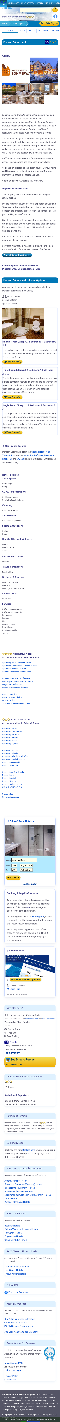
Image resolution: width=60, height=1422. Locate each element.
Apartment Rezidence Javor (14, 669)
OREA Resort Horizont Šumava (15, 687)
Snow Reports (27, 3)
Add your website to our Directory (21, 1332)
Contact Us (10, 1379)
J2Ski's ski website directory (21, 1319)
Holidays (49, 3)
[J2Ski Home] (7, 9)
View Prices (12, 361)
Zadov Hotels (11, 1198)
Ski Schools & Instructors (20, 1326)
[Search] (55, 9)
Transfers (43, 31)
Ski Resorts (13, 3)
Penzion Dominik (9, 778)
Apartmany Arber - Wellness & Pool (16, 662)
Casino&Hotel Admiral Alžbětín (15, 756)
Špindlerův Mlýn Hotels (15, 1240)
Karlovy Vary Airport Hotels (17, 1266)
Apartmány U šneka (10, 753)
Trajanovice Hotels (13, 1236)
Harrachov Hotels (13, 1233)
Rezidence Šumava (10, 700)
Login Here (14, 989)
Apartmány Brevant (10, 737)
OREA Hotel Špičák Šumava (13, 759)
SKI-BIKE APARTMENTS (12, 787)
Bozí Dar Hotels (12, 1225)
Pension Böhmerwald (11, 762)
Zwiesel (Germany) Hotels (17, 1202)
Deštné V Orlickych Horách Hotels (21, 1229)
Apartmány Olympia (10, 743)
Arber (26, 455)
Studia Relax (7, 794)
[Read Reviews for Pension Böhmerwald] (12, 1053)
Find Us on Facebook (18, 1292)
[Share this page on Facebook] (55, 17)
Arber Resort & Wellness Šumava (16, 678)
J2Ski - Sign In (50, 23)
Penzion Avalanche (10, 765)
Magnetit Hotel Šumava (12, 684)
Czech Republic (19, 23)
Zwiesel (21, 459)
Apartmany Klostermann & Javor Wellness (19, 665)
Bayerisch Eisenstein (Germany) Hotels (23, 1184)
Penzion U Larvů (9, 781)
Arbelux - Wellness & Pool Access (16, 671)
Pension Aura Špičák (11, 694)
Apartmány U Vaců (10, 750)
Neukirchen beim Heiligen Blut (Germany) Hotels (27, 1195)
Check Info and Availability (17, 255)
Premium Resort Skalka (12, 697)
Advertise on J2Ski (13, 1363)
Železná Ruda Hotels (20, 821)
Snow (22, 31)
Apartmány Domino (10, 740)
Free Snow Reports (25, 979)
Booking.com (28, 1150)
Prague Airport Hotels (15, 1274)
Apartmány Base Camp (11, 734)
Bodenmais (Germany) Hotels (18, 1191)
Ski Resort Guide (32, 1019)
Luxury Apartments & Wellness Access (18, 681)
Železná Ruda (10, 31)
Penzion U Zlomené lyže (12, 784)
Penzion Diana (8, 775)
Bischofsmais (36, 455)
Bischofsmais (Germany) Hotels (19, 1188)
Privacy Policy (11, 1376)
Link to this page (12, 1370)
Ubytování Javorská (10, 797)
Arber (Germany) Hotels (15, 1180)
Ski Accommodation (17, 1322)
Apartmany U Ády (9, 728)
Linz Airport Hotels (13, 1270)
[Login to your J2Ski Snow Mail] (30, 966)
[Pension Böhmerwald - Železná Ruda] (16, 70)
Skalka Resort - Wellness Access (16, 703)
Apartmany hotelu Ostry (12, 731)
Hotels (5, 23)
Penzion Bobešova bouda (13, 772)
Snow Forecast (48, 1019)
